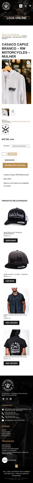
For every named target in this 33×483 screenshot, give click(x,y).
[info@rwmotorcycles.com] (3, 420)
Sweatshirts (16, 36)
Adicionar (12, 154)
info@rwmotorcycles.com (15, 420)
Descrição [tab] (10, 160)
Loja (8, 34)
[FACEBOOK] (3, 398)
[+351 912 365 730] (3, 413)
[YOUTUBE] (10, 398)
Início (4, 34)
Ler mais (10, 281)
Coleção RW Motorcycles (10, 35)
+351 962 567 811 (10, 416)
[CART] (30, 6)
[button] (20, 6)
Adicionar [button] (11, 241)
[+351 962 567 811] (3, 417)
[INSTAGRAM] (7, 398)
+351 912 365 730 (10, 412)
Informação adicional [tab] (15, 165)
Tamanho (6, 145)
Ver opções (12, 323)
